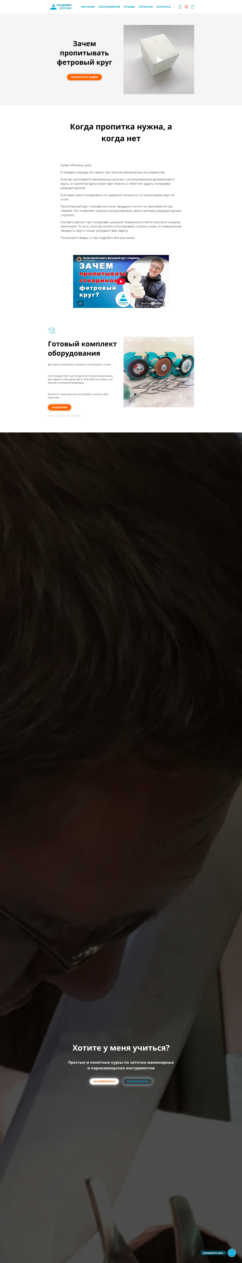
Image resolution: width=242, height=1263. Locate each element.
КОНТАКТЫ (164, 6)
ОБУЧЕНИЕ (88, 6)
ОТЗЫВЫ (129, 6)
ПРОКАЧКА (146, 6)
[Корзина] (192, 7)
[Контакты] (180, 7)
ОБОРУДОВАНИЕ (109, 6)
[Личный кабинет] (186, 7)
